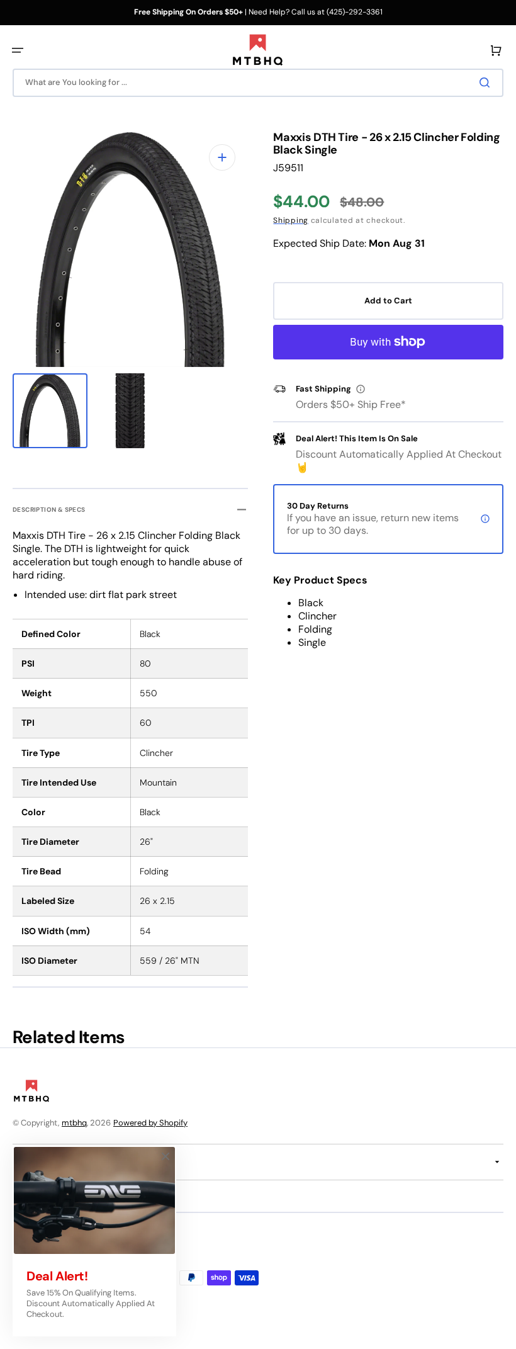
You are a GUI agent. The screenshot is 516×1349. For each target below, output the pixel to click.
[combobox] (258, 83)
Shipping (290, 220)
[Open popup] (360, 389)
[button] (17, 50)
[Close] (165, 1156)
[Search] (487, 82)
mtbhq (74, 1122)
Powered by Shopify (150, 1122)
